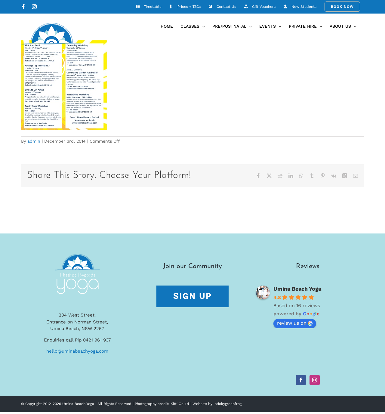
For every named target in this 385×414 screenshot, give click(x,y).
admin (33, 141)
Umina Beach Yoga (297, 289)
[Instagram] (315, 380)
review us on (291, 323)
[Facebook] (301, 380)
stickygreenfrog (228, 404)
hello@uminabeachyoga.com (77, 351)
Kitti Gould (180, 404)
